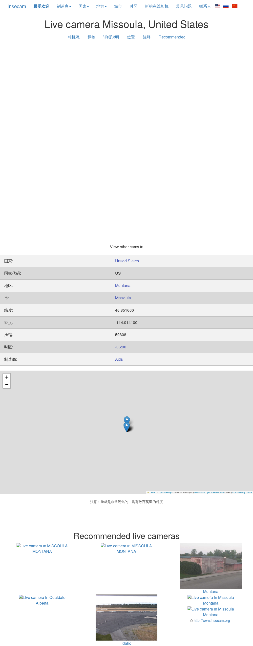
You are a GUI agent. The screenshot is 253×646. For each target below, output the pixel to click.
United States (127, 261)
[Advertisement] (126, 81)
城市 (118, 6)
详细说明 (111, 37)
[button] (127, 421)
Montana (122, 285)
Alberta (42, 603)
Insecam (16, 6)
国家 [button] (82, 6)
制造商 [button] (63, 6)
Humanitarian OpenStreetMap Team (209, 492)
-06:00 (120, 347)
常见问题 (184, 6)
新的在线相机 (157, 6)
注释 (147, 37)
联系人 (205, 6)
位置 (131, 37)
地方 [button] (100, 6)
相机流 (74, 37)
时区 (133, 6)
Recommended (172, 37)
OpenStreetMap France (242, 492)
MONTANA (42, 551)
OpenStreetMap (165, 492)
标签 (91, 37)
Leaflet (152, 492)
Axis (119, 359)
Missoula (123, 298)
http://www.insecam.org (211, 620)
